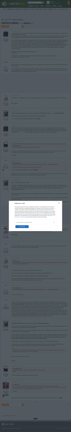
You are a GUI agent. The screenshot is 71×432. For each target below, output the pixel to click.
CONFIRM (22, 226)
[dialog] (35, 216)
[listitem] (35, 222)
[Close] (59, 203)
